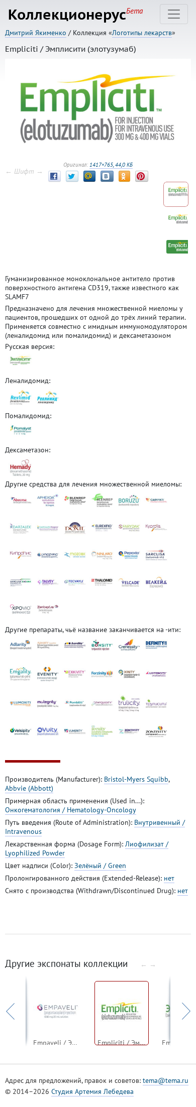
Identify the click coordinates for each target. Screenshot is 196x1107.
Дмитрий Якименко (35, 32)
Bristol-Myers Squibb (136, 779)
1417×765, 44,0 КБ (111, 164)
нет (169, 878)
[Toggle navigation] (174, 14)
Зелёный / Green (100, 865)
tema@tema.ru (165, 1080)
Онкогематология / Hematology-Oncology (70, 809)
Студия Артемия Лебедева (92, 1091)
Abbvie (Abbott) (29, 788)
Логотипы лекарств (142, 32)
